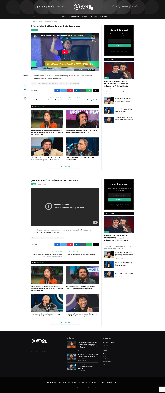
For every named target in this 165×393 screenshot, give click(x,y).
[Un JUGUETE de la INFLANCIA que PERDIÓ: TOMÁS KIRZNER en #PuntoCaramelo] (82, 275)
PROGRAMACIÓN (74, 16)
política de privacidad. (121, 51)
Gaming (105, 347)
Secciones (34, 30)
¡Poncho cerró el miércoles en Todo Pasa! (49, 100)
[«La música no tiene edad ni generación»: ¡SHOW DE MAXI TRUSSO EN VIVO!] (109, 110)
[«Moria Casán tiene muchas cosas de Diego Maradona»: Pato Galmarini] (47, 303)
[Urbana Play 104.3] (85, 6)
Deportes (105, 345)
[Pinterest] (25, 93)
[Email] (25, 98)
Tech (104, 364)
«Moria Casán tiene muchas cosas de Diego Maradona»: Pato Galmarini (45, 315)
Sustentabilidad (107, 361)
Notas (106, 77)
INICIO (64, 16)
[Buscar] (137, 16)
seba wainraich (64, 83)
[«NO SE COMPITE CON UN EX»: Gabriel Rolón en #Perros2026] (82, 146)
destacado (42, 237)
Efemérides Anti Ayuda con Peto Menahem (81, 254)
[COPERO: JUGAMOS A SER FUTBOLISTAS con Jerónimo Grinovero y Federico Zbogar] (119, 70)
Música (33, 184)
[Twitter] (25, 84)
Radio (104, 356)
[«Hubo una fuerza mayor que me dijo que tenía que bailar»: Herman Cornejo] (82, 303)
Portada (33, 21)
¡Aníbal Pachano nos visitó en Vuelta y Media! (82, 100)
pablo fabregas (42, 83)
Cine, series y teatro (108, 342)
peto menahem (53, 83)
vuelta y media (74, 83)
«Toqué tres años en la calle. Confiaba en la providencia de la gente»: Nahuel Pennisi (45, 159)
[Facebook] (25, 80)
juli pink (34, 83)
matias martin (51, 237)
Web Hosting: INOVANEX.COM (90, 387)
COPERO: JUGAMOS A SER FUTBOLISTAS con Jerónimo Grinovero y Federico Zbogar (116, 83)
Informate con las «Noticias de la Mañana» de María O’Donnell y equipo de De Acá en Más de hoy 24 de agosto (47, 132)
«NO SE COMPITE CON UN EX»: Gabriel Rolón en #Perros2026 (81, 159)
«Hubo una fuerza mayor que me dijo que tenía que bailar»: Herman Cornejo (82, 315)
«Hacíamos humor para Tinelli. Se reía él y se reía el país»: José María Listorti (81, 131)
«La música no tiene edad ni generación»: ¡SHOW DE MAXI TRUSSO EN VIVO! (123, 109)
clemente (34, 237)
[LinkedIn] (25, 89)
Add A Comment (65, 166)
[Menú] (34, 16)
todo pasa (60, 237)
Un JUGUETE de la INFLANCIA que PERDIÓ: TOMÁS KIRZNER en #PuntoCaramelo (80, 287)
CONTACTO (103, 16)
